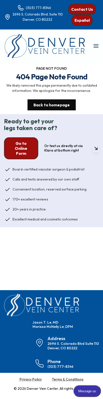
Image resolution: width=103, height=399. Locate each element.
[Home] (44, 46)
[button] (95, 46)
